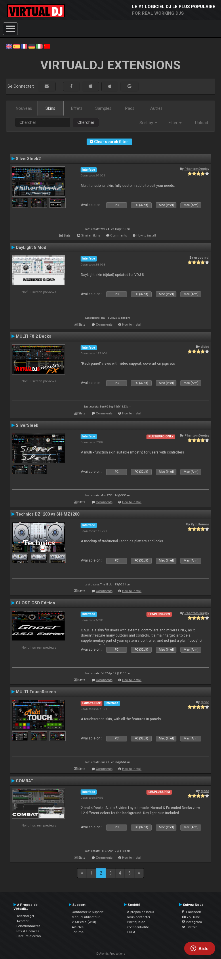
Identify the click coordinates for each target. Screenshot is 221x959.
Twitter (191, 927)
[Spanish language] (16, 46)
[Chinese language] (47, 46)
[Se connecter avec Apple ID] (109, 86)
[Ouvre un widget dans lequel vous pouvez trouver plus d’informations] (199, 949)
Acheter (22, 921)
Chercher (85, 122)
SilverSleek (27, 425)
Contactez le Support (88, 912)
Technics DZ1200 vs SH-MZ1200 (47, 514)
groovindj (201, 257)
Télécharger (25, 916)
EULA (131, 932)
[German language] (31, 46)
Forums (77, 932)
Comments (118, 235)
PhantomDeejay (196, 169)
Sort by (147, 122)
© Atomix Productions (110, 954)
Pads (129, 108)
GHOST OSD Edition (35, 603)
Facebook (192, 912)
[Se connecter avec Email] (47, 86)
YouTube (193, 917)
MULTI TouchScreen (36, 691)
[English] (9, 46)
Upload (201, 122)
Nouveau (24, 108)
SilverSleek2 (28, 158)
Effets (77, 108)
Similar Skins (90, 235)
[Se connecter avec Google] (129, 86)
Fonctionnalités (28, 926)
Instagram (193, 922)
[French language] (24, 46)
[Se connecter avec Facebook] (71, 86)
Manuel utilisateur (86, 917)
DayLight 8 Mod (31, 247)
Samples (103, 108)
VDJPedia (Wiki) (84, 922)
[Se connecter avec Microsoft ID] (90, 86)
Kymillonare (200, 524)
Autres (156, 108)
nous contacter (138, 917)
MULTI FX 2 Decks (33, 336)
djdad (205, 347)
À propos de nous (140, 912)
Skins (50, 108)
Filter (174, 122)
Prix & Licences (27, 931)
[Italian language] (39, 46)
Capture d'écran (28, 936)
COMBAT (24, 781)
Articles (77, 927)
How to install (146, 235)
